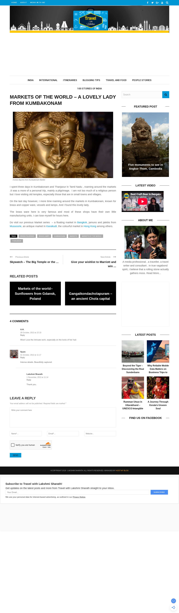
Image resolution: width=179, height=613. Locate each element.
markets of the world (91, 236)
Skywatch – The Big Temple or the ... (34, 261)
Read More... (153, 273)
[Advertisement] (89, 54)
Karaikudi (51, 226)
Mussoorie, (16, 226)
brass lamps (44, 236)
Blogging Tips (91, 80)
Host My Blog (122, 471)
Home (14, 2)
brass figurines (27, 236)
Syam (22, 352)
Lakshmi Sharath (35, 374)
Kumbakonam (59, 236)
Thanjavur (16, 241)
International (48, 80)
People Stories (141, 80)
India (31, 80)
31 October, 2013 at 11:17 (30, 355)
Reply (22, 335)
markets (73, 236)
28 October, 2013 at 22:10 (30, 332)
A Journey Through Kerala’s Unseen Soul (158, 405)
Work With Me (37, 2)
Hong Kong (90, 226)
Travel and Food (116, 80)
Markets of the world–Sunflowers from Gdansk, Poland (35, 293)
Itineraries (70, 80)
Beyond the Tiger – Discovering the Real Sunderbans (133, 369)
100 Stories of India (89, 88)
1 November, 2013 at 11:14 (37, 377)
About (23, 2)
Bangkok (81, 222)
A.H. (22, 329)
